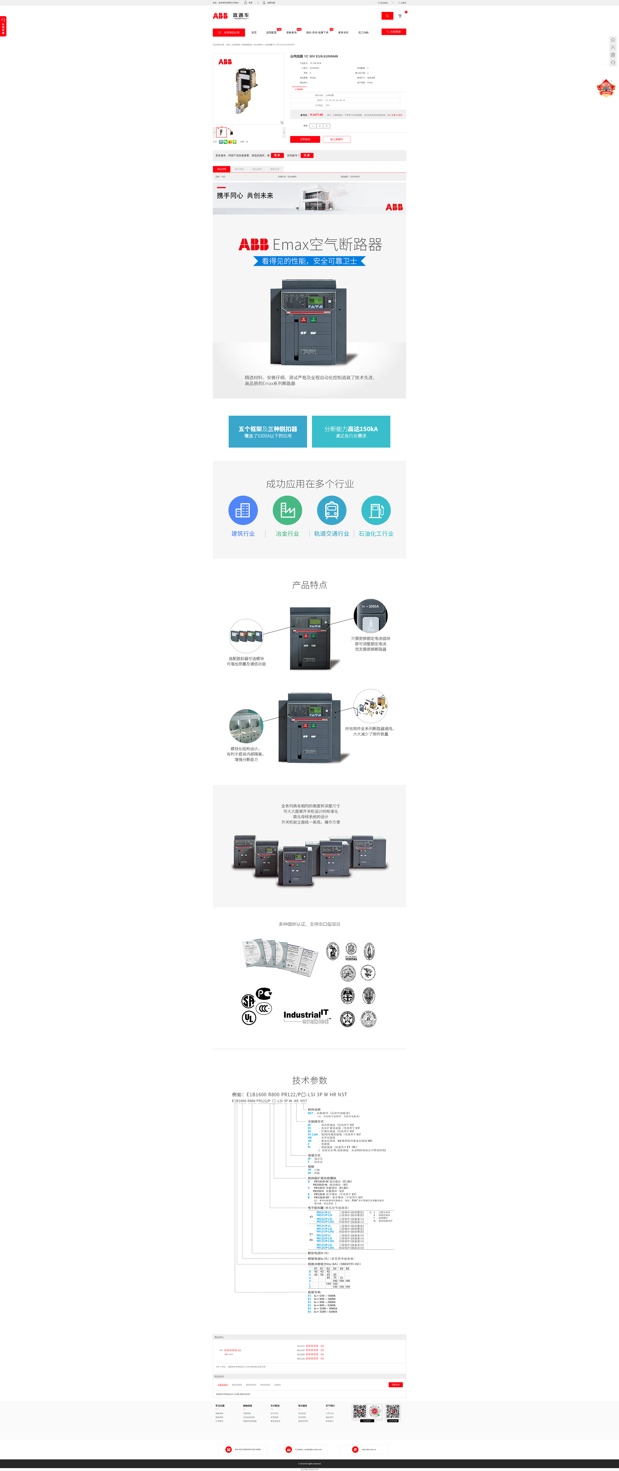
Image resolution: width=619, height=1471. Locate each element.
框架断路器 (247, 45)
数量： (307, 126)
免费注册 (271, 3)
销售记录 (274, 169)
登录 (251, 3)
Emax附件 (258, 45)
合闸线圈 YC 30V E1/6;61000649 (279, 45)
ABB (223, 177)
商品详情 (221, 169)
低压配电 (236, 45)
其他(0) (278, 1385)
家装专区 (343, 32)
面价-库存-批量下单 (317, 32)
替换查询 (291, 32)
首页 (254, 32)
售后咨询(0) (265, 1385)
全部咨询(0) (223, 1385)
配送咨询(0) (251, 1385)
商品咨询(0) (237, 1385)
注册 (393, 115)
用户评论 (239, 169)
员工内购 (363, 32)
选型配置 (271, 32)
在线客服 (396, 31)
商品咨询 (257, 169)
